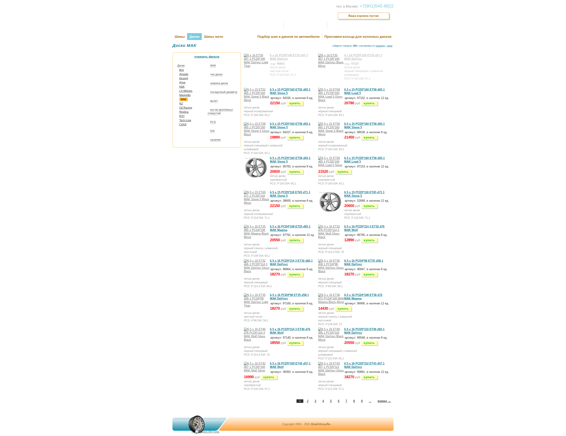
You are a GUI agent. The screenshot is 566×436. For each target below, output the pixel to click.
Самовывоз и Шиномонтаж (305, 25)
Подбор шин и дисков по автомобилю (288, 36)
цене (389, 45)
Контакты (336, 25)
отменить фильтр (206, 56)
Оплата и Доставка (267, 25)
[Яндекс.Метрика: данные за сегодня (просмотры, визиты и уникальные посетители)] (207, 432)
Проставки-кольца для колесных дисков (357, 36)
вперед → (384, 401)
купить (294, 103)
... (370, 401)
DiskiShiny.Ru (320, 424)
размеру (380, 45)
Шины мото (213, 36)
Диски (194, 36)
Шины (180, 36)
